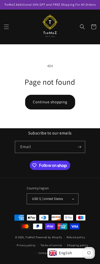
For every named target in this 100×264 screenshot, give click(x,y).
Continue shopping (50, 101)
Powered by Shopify (49, 237)
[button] (6, 26)
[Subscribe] (79, 147)
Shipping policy (77, 245)
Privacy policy (26, 245)
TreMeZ (30, 237)
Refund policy (76, 237)
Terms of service (51, 245)
